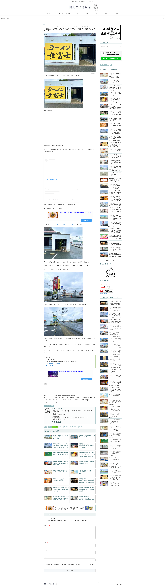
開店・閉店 (55, 426)
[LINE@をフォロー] (60, 422)
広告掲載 (95, 582)
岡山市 (50, 426)
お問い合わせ (119, 582)
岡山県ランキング (104, 293)
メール (46, 550)
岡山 (70, 426)
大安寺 (66, 426)
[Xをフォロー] (54, 422)
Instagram (50, 363)
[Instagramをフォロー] (58, 422)
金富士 (81, 426)
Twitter (58, 363)
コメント (47, 525)
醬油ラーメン (76, 426)
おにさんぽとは (101, 582)
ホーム (90, 582)
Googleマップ (49, 365)
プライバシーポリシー (110, 582)
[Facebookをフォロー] (56, 422)
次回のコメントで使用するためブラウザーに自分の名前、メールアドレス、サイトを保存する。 (70, 564)
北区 (46, 426)
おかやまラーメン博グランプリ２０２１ (63, 224)
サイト (45, 557)
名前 (46, 542)
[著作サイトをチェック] (52, 422)
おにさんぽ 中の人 (57, 408)
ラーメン (61, 426)
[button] (163, 18)
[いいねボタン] (45, 384)
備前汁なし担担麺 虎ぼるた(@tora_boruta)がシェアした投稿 (61, 199)
